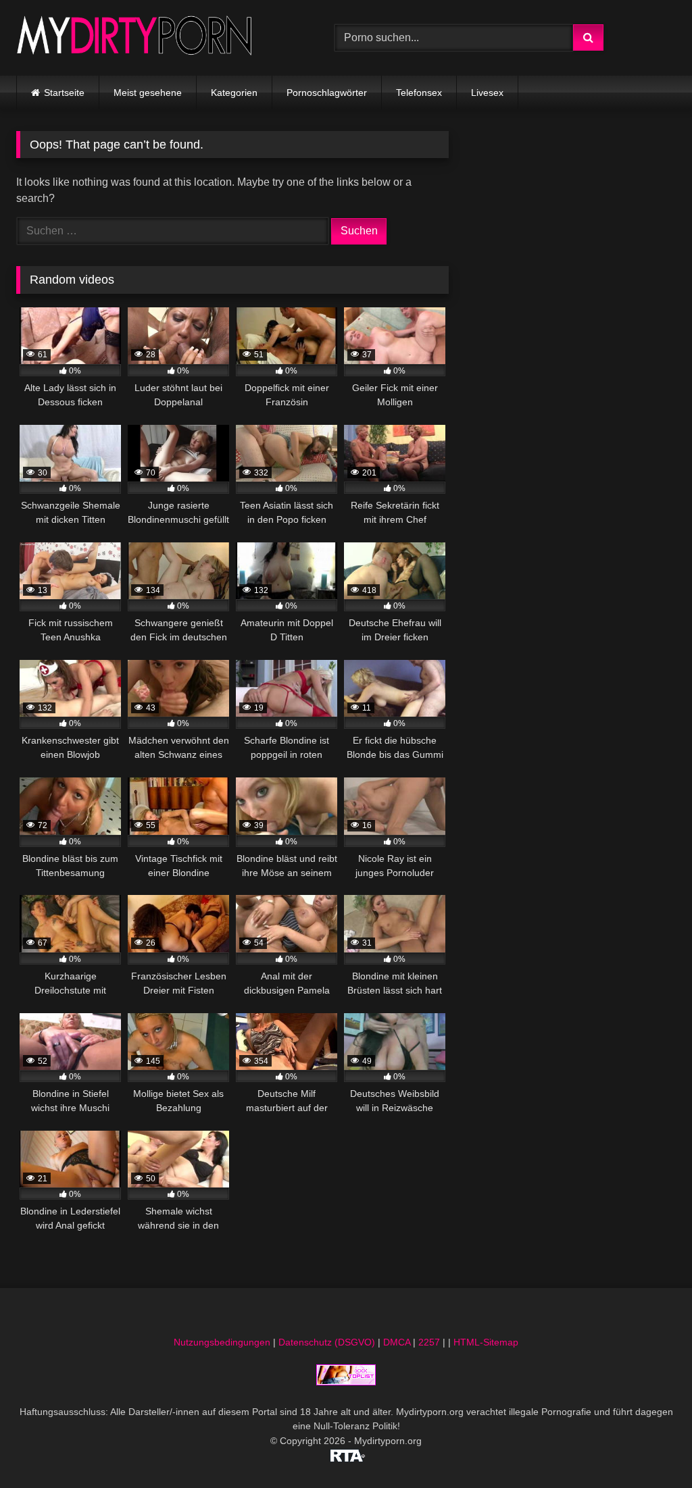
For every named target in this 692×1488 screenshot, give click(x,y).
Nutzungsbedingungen (222, 1342)
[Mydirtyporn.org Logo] (154, 37)
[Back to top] (650, 1448)
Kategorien (234, 92)
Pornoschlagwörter (327, 92)
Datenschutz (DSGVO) (326, 1342)
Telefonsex (419, 92)
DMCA (396, 1342)
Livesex (487, 92)
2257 (429, 1342)
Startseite (64, 92)
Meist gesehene (148, 92)
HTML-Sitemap (485, 1342)
